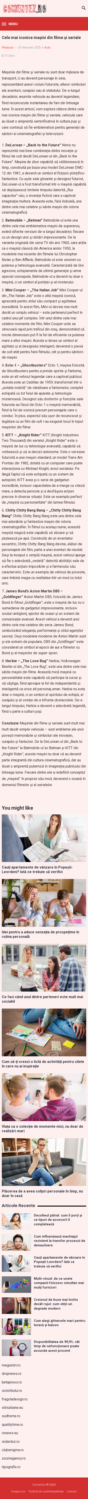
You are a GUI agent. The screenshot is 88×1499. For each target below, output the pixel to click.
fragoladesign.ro (15, 1399)
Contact (72, 1491)
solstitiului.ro (12, 1390)
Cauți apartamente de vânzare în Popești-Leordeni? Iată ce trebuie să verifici (37, 869)
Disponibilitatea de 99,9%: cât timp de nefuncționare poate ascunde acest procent (57, 1346)
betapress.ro (12, 1382)
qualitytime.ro (12, 1424)
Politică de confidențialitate (46, 1491)
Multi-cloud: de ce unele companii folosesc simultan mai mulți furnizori (59, 1283)
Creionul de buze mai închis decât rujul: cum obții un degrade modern (56, 1304)
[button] (10, 24)
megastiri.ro (11, 1365)
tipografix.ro (11, 1467)
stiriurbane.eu (12, 1407)
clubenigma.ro (13, 1450)
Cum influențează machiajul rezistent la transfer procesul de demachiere (59, 1241)
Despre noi (18, 1491)
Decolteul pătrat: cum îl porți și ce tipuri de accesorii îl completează (58, 1220)
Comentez (39, 1484)
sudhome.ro (11, 1416)
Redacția (7, 47)
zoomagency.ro (14, 1458)
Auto (47, 47)
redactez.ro (11, 1441)
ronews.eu (10, 1433)
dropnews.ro (11, 1373)
